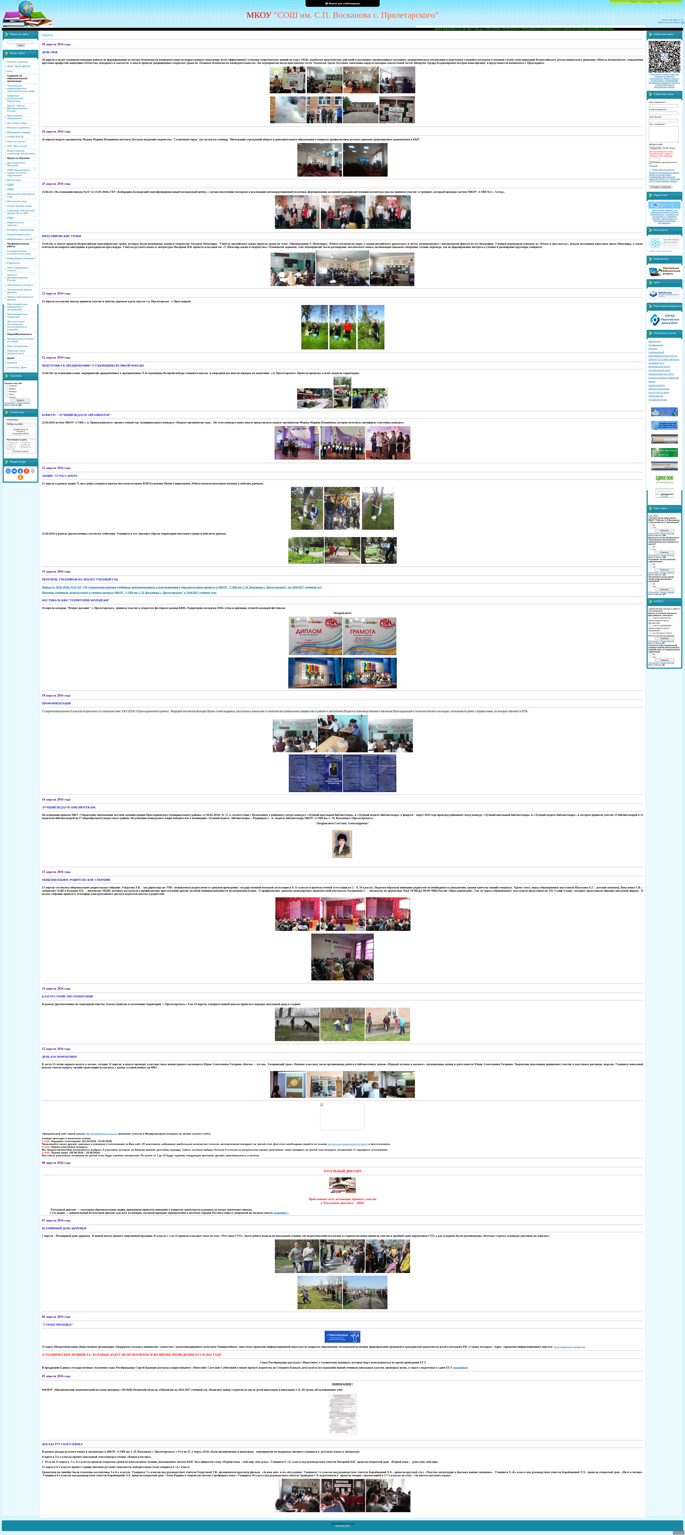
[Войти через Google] (32, 471)
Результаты (9, 403)
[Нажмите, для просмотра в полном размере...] (315, 654)
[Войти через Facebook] (20, 471)
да (654, 525)
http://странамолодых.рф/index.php (569, 1347)
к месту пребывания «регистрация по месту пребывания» (659, 628)
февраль (25, 447)
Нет (654, 657)
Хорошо (12, 389)
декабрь (24, 445)
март (9, 449)
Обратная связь (342, 1526)
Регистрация (647, 2)
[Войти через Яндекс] (26, 471)
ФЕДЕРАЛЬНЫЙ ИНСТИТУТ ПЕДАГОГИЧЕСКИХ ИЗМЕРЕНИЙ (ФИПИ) (663, 378)
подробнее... (281, 1212)
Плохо (11, 394)
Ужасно (12, 397)
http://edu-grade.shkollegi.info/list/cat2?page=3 (348, 1144)
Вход (659, 2)
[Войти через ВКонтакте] (14, 471)
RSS (683, 22)
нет (654, 528)
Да (654, 654)
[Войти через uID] (8, 471)
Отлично (13, 386)
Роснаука (652, 349)
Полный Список (20, 451)
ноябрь (10, 445)
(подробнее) (460, 1367)
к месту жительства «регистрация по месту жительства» (659, 620)
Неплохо (13, 391)
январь (10, 447)
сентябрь (11, 442)
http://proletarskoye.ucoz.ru (101, 1133)
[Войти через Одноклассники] (20, 477)
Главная (633, 2)
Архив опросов (23, 403)
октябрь (24, 442)
